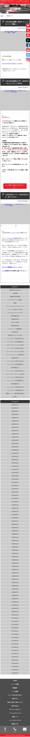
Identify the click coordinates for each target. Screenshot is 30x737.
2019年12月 (15, 537)
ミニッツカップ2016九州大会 (15, 387)
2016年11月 (15, 657)
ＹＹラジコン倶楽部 (12, 238)
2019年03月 (15, 566)
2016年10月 (15, 660)
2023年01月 (15, 427)
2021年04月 (15, 492)
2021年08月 (15, 479)
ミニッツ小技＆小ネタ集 (15, 309)
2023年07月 (15, 417)
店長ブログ (15, 698)
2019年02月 (15, 569)
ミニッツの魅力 (15, 684)
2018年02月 (15, 608)
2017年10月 (15, 621)
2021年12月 (15, 466)
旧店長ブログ (15, 724)
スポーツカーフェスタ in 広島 (15, 345)
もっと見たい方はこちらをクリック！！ (15, 186)
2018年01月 (15, 611)
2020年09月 (15, 514)
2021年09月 (15, 476)
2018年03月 (15, 605)
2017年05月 (15, 637)
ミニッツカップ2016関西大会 (15, 380)
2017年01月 (15, 650)
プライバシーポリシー (15, 709)
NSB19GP (15, 332)
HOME (2, 15)
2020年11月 (15, 508)
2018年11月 (15, 579)
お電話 (15, 731)
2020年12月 (15, 505)
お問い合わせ (15, 706)
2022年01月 (15, 463)
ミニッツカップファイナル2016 (15, 374)
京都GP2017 (15, 358)
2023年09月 (15, 411)
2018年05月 (15, 598)
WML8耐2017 (15, 367)
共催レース (15, 716)
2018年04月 (15, 602)
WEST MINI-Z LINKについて (15, 702)
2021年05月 (15, 489)
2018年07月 (15, 592)
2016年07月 (15, 670)
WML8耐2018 (15, 325)
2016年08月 (15, 666)
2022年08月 (15, 443)
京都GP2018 (15, 319)
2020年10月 (15, 511)
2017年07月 (15, 631)
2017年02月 (15, 647)
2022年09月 (15, 440)
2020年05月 (15, 524)
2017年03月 (15, 644)
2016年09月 (15, 663)
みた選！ (15, 396)
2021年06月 (15, 485)
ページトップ (5, 731)
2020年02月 (15, 531)
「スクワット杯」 (15, 232)
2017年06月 (15, 634)
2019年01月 (15, 573)
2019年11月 (15, 540)
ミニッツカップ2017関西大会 (15, 364)
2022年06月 (15, 447)
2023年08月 (15, 414)
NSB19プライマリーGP (15, 335)
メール (25, 731)
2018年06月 (15, 595)
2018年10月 (15, 582)
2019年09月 (15, 547)
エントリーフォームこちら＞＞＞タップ (12, 63)
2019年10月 (15, 543)
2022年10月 (15, 437)
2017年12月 (15, 615)
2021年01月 (15, 501)
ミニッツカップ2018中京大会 (15, 338)
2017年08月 (15, 627)
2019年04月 (15, 563)
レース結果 (15, 691)
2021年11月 (15, 469)
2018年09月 (15, 585)
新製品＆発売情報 (15, 296)
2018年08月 (15, 589)
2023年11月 (15, 408)
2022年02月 (15, 459)
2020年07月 (15, 521)
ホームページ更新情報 (15, 329)
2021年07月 (15, 482)
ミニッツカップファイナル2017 (15, 351)
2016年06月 (15, 673)
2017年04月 (15, 640)
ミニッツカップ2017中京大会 (15, 361)
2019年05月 (15, 560)
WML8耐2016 (15, 383)
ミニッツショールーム (15, 720)
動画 (15, 303)
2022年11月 (15, 434)
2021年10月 (15, 472)
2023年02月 (15, 424)
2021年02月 (15, 498)
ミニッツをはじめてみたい (15, 695)
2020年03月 (15, 527)
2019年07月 (15, 553)
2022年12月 (15, 430)
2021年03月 (15, 495)
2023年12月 (15, 405)
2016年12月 (15, 653)
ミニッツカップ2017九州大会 (15, 371)
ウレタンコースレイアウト (15, 312)
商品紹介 (15, 688)
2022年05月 (15, 450)
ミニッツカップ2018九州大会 (15, 348)
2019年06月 (15, 556)
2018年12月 (15, 576)
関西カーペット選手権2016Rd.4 (15, 393)
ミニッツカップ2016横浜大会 (15, 390)
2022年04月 (15, 453)
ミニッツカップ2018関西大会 (15, 341)
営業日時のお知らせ (15, 290)
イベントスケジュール (15, 713)
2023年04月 (15, 421)
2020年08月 (15, 518)
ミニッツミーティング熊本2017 (15, 354)
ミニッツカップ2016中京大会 (15, 377)
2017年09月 (15, 624)
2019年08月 (15, 550)
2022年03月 (15, 456)
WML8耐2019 (15, 316)
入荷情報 (15, 293)
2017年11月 (15, 618)
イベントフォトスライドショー (15, 306)
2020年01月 (15, 534)
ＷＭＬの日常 (15, 322)
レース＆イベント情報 (15, 299)
